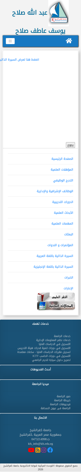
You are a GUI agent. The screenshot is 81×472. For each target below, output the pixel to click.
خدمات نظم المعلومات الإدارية (53, 340)
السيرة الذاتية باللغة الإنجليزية (53, 267)
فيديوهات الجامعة (60, 404)
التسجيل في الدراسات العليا (54, 344)
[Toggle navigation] (10, 41)
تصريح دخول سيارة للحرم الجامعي (51, 360)
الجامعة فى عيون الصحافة (55, 408)
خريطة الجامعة (62, 400)
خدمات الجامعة (62, 336)
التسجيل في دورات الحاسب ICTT (51, 356)
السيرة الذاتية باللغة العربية (55, 256)
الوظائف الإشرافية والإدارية (55, 191)
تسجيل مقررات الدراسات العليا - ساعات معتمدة (43, 352)
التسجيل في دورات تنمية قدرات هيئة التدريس (44, 348)
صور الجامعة (63, 396)
